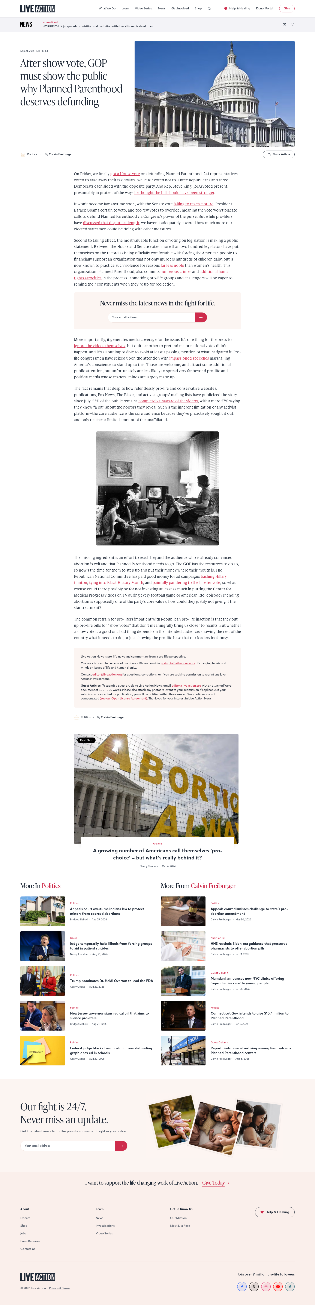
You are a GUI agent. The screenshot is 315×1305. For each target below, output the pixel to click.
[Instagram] (292, 24)
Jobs (23, 1233)
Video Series (143, 8)
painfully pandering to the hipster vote (186, 582)
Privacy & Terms (59, 1288)
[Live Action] (37, 9)
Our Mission (178, 1218)
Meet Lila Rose (180, 1226)
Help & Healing (239, 8)
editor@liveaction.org (107, 674)
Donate (25, 1218)
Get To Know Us (181, 1209)
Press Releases (30, 1241)
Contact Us (27, 1249)
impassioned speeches (189, 358)
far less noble (172, 265)
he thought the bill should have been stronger (174, 192)
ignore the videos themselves (99, 345)
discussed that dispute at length (111, 222)
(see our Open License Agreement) (123, 698)
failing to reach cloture (193, 203)
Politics (32, 154)
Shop (198, 8)
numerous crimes (175, 271)
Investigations (105, 1226)
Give (287, 8)
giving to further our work (178, 663)
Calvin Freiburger (213, 885)
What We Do (107, 8)
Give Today (213, 1182)
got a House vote (125, 173)
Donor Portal (264, 8)
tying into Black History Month (116, 582)
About (24, 1209)
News (161, 8)
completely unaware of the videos (168, 400)
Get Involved (180, 8)
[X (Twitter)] (285, 24)
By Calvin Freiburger (59, 154)
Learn (125, 8)
